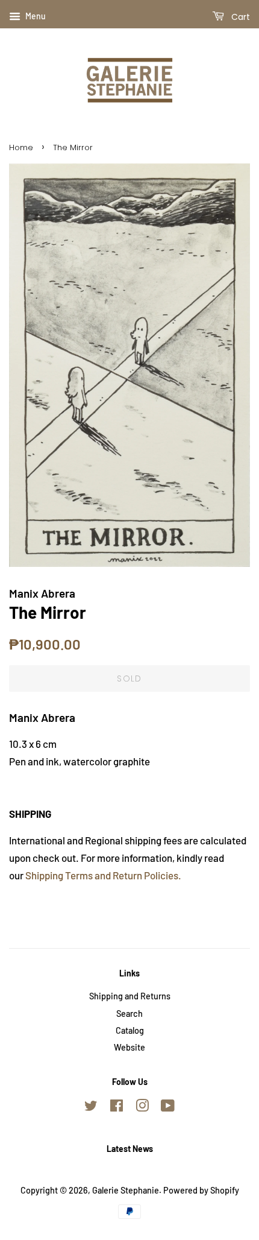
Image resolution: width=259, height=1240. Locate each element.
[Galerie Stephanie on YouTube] (168, 1107)
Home (21, 147)
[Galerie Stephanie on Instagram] (142, 1107)
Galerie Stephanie (125, 1190)
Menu (34, 16)
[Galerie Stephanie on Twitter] (91, 1107)
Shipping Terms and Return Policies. (103, 875)
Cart (239, 17)
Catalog (130, 1030)
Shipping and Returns (129, 996)
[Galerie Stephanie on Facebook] (116, 1107)
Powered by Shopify (201, 1190)
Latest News (130, 1149)
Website (129, 1047)
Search (129, 1013)
